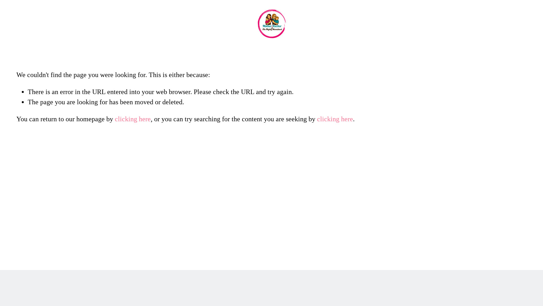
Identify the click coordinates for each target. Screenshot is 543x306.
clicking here (133, 119)
